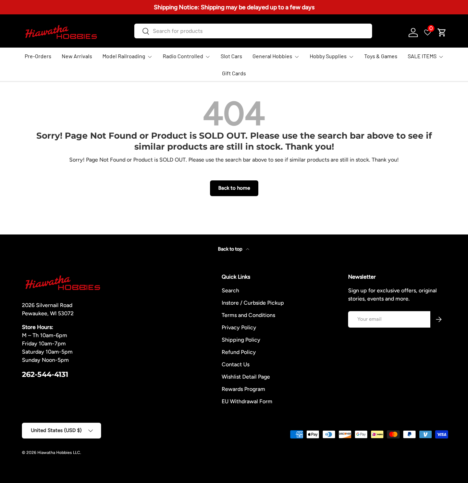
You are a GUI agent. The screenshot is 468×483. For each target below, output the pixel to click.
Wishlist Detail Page (246, 376)
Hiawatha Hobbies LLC (58, 452)
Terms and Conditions (248, 315)
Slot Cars (231, 56)
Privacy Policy (239, 327)
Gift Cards (234, 73)
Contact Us (235, 364)
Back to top (230, 249)
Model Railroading (123, 56)
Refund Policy (239, 352)
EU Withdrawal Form (247, 401)
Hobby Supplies (328, 56)
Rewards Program (243, 389)
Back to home (234, 188)
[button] (441, 32)
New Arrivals (77, 56)
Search (230, 290)
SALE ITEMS (422, 56)
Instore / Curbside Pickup (253, 303)
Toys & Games (380, 56)
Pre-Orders (38, 56)
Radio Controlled (183, 56)
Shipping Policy (241, 339)
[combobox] (253, 31)
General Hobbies (272, 56)
